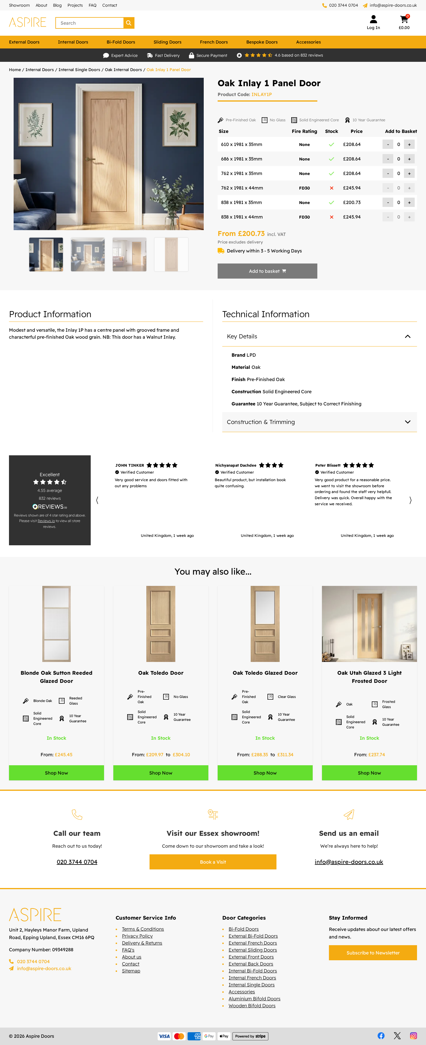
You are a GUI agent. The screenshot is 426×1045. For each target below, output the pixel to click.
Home (15, 69)
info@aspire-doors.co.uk (393, 5)
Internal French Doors (252, 978)
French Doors (214, 42)
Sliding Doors (167, 42)
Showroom (19, 5)
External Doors (24, 42)
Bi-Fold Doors (121, 42)
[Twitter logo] (397, 1035)
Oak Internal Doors (123, 69)
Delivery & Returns (142, 943)
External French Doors (253, 943)
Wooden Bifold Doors (252, 1005)
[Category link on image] (56, 624)
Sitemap (131, 971)
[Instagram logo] (413, 1035)
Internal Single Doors (79, 69)
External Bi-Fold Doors (253, 936)
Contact (109, 5)
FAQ (93, 5)
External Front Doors (251, 957)
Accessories (308, 42)
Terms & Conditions (143, 929)
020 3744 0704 (343, 5)
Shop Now (56, 773)
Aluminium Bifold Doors (255, 998)
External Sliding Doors (253, 950)
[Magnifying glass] (129, 23)
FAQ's (128, 950)
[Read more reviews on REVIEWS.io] (50, 506)
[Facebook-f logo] (381, 1035)
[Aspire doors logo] (27, 23)
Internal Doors (73, 42)
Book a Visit (213, 862)
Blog (57, 5)
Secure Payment (211, 55)
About (41, 5)
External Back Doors (251, 964)
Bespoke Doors (262, 42)
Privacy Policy (137, 936)
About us (131, 957)
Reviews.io (46, 521)
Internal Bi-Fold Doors (253, 971)
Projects (75, 5)
